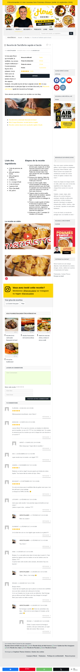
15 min (41, 64)
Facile (41, 57)
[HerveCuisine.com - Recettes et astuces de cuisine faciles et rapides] (40, 16)
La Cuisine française (12, 303)
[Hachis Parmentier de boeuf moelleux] (28, 324)
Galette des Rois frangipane (66, 645)
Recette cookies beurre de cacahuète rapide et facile (25, 125)
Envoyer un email (59, 276)
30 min (41, 61)
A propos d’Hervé (32, 656)
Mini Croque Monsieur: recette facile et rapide (23, 122)
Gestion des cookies (38, 652)
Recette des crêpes (16, 647)
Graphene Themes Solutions (22, 652)
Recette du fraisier (50, 647)
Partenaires (42, 656)
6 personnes (42, 67)
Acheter (66, 252)
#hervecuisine (28, 294)
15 (50, 45)
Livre (45, 29)
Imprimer (35, 75)
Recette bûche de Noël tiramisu (42, 645)
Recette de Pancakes (33, 647)
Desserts (27, 29)
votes (31, 71)
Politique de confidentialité (55, 656)
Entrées (9, 29)
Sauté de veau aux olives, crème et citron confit (44, 338)
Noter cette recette (10, 387)
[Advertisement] (28, 142)
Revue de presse (70, 656)
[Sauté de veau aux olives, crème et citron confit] (44, 324)
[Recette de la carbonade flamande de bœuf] (11, 324)
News (51, 29)
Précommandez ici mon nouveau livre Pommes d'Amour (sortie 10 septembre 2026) (40, 2)
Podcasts (37, 29)
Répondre (45, 416)
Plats (18, 29)
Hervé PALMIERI (11, 50)
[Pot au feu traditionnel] (11, 348)
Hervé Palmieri (24, 515)
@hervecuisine (29, 291)
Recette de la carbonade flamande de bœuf (22, 120)
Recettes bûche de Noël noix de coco (16, 645)
